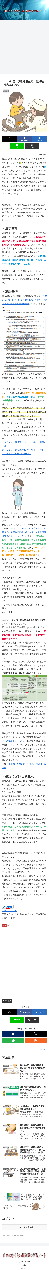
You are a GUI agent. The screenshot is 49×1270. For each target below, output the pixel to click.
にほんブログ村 (9, 910)
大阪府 (39, 764)
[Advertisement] (24, 47)
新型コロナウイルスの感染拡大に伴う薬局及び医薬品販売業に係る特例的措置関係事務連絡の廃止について (24, 532)
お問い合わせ (24, 1261)
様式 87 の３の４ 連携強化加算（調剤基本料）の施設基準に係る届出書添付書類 (24, 300)
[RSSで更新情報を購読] (36, 1040)
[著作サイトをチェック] (13, 1034)
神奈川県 (21, 764)
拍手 (4, 926)
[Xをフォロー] (36, 1034)
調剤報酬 (8, 1001)
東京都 (11, 764)
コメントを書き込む (24, 1227)
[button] (32, 146)
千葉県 (30, 764)
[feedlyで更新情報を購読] (13, 1040)
